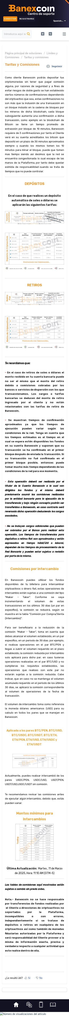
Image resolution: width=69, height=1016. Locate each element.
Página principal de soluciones (24, 53)
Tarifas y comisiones (36, 57)
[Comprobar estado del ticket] (50, 34)
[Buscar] (28, 34)
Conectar (10, 19)
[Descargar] (27, 521)
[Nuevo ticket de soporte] (43, 34)
